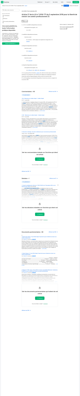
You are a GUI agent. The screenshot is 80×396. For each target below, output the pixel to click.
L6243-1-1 (30, 51)
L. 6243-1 (38, 72)
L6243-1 (28, 41)
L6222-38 (30, 60)
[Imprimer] (62, 6)
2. (33, 115)
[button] (55, 2)
